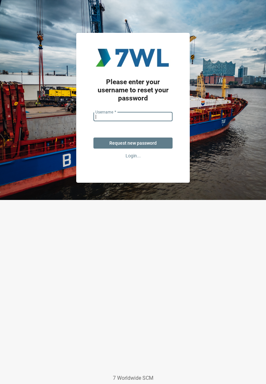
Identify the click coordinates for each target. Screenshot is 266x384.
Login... (133, 155)
